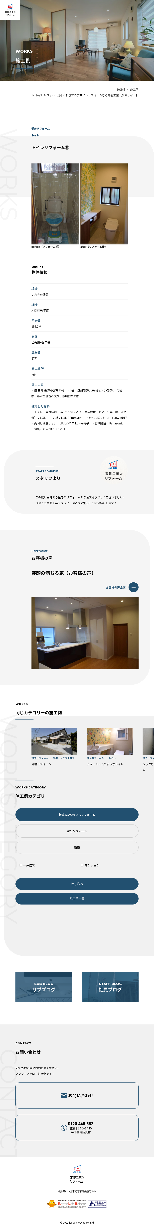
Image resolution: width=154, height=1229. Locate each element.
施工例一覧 (77, 898)
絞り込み (77, 884)
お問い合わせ (80, 1095)
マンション (92, 865)
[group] (54, 747)
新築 (77, 847)
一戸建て (28, 865)
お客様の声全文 (116, 587)
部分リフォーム (77, 831)
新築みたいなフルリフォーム (77, 815)
